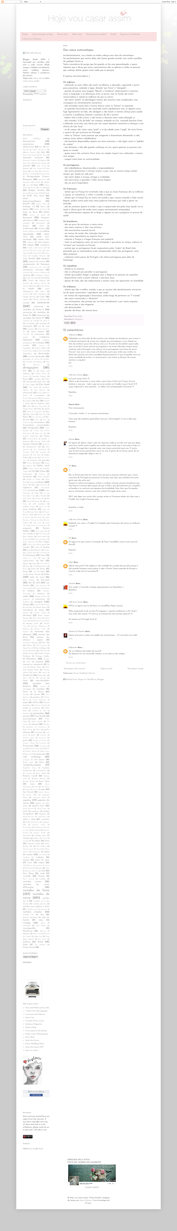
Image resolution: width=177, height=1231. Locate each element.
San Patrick (28, 792)
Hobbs (42, 471)
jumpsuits (27, 528)
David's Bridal (42, 351)
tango (45, 838)
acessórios (28, 144)
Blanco (43, 207)
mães (25, 596)
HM (33, 471)
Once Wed (29, 1037)
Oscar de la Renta (33, 692)
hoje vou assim (31, 1050)
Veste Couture (28, 879)
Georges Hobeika (30, 444)
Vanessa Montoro (31, 871)
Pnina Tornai (27, 729)
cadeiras (30, 242)
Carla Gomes (37, 250)
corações (30, 329)
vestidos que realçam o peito (36, 906)
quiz (24, 748)
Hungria (32, 482)
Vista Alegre (41, 925)
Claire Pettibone (39, 294)
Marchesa (27, 615)
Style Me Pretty (32, 1040)
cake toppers (43, 242)
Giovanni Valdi (28, 452)
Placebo (46, 724)
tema (47, 841)
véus (42, 915)
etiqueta (28, 401)
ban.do (25, 193)
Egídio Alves (41, 382)
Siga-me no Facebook (130, 34)
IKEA (33, 485)
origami (43, 686)
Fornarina (26, 422)
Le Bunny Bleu (31, 553)
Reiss (41, 762)
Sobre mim (77, 34)
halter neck (43, 466)
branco (26, 226)
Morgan (46, 659)
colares (25, 299)
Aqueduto (26, 182)
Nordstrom (28, 675)
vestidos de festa (36, 890)
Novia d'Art (42, 675)
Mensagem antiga (135, 669)
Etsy (37, 401)
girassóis (43, 452)
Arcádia (37, 182)
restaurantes (41, 770)
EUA (29, 406)
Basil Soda (45, 193)
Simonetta (42, 816)
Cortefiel (26, 334)
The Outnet (41, 846)
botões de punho (38, 215)
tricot (29, 863)
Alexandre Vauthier (30, 160)
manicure (37, 604)
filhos (47, 412)
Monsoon (31, 659)
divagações (78, 319)
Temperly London (34, 844)
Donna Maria (40, 373)
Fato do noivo (43, 409)
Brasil (41, 226)
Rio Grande (27, 773)
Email (113, 34)
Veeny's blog (30, 1027)
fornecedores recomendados (36, 425)
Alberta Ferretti (29, 152)
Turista (72, 583)
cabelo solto (43, 239)
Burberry (26, 231)
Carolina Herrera (39, 256)
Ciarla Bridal (44, 286)
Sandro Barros (43, 792)
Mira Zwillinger (40, 648)
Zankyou (26, 942)
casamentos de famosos (36, 264)
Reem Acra (28, 762)
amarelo (26, 166)
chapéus (42, 281)
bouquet (27, 218)
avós (40, 188)
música (39, 662)
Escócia (25, 398)
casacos (45, 258)
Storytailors (27, 827)
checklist (26, 283)
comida (26, 303)
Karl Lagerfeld (41, 531)
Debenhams (27, 354)
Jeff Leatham (39, 504)
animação (34, 171)
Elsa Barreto (39, 390)
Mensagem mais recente (74, 669)
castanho (26, 272)
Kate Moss (43, 534)
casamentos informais (33, 270)
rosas (32, 784)
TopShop (26, 857)
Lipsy (34, 564)
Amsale (25, 168)
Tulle (24, 865)
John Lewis (37, 523)
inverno (34, 490)
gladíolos (26, 455)
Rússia (27, 789)
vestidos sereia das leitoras (36, 909)
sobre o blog (29, 819)
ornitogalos (27, 689)
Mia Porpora (42, 645)
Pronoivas (42, 743)
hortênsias (27, 477)
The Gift (28, 846)
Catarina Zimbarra (40, 272)
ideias (41, 482)
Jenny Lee (43, 506)
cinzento (26, 294)
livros (25, 569)
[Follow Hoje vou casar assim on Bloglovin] (32, 1084)
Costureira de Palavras (35, 1014)
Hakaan (29, 466)
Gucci (38, 463)
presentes (42, 738)
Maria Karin (37, 618)
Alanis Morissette (39, 150)
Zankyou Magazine (33, 1024)
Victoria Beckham (30, 917)
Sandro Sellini (31, 795)
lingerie (25, 564)
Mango (26, 605)
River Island (41, 773)
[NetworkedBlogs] (36, 1092)
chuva (34, 286)
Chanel (30, 281)
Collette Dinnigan (39, 299)
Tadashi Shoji (40, 836)
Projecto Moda (29, 743)
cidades (31, 289)
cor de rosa (43, 326)
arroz (28, 185)
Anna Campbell (30, 174)
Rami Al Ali (29, 754)
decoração (43, 353)
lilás (42, 561)
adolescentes (28, 147)
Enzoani (40, 393)
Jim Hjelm (29, 515)
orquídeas (40, 689)
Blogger (88, 1203)
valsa (47, 868)
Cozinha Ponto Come (34, 1021)
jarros (46, 498)
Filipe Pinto (43, 414)
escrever (34, 398)
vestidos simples (32, 912)
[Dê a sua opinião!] (67, 323)
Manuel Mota (41, 607)
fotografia (33, 428)
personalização (29, 719)
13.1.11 (71, 657)
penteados (38, 713)
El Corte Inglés (29, 385)
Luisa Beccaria (40, 585)
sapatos (27, 800)
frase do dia (40, 433)
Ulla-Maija (28, 868)
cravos (25, 337)
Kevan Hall (27, 539)
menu (36, 643)
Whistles (26, 934)
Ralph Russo (44, 751)
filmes (25, 417)
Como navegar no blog (42, 34)
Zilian (25, 945)
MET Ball (45, 643)
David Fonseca (28, 351)
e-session (37, 379)
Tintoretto (36, 852)
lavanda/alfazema (34, 550)
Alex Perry (43, 155)
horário (42, 474)
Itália (36, 493)
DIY (24, 371)
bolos (46, 212)
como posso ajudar (31, 81)
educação (29, 382)
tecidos (25, 841)
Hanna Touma (33, 468)
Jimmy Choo (42, 514)
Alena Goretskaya (29, 155)
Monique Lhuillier (42, 656)
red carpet (39, 760)
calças (30, 245)
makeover (26, 599)
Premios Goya (28, 738)
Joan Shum (38, 517)
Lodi (35, 571)
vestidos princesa (39, 904)
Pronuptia (43, 746)
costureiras (39, 334)
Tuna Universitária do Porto (39, 865)
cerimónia (45, 278)
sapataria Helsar (39, 797)
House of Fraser (33, 479)
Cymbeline (27, 348)
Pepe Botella (40, 716)
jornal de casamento (39, 525)
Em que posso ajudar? (96, 34)
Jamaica (38, 498)
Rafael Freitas (34, 748)
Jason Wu (38, 501)
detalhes (46, 359)
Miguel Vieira (27, 648)
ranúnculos (41, 754)
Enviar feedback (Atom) (84, 673)
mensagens (27, 642)
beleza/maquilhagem (32, 201)
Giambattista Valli (33, 447)
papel (25, 702)
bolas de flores (30, 212)
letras (43, 555)
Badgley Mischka (36, 190)
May (71, 562)
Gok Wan (36, 455)
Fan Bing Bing (41, 406)
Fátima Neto (28, 409)
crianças (40, 343)
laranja (46, 547)
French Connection (30, 436)
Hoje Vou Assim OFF (34, 1047)
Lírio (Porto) (44, 563)
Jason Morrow (86, 1200)
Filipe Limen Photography (36, 1034)
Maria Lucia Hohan (42, 621)
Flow (45, 420)
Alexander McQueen (33, 158)
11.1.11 (70, 366)
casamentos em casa (37, 267)
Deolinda (31, 357)
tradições (40, 857)
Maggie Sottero (41, 596)
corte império (37, 332)
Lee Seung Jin (44, 553)
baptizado (34, 193)
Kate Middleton (29, 534)
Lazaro (46, 550)
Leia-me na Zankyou (31, 39)
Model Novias (28, 653)
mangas (38, 602)
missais (25, 651)
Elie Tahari (33, 387)
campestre (44, 245)
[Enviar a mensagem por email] (65, 323)
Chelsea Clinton (40, 283)
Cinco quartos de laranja (36, 1031)
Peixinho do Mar (39, 711)
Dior (47, 362)
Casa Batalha (29, 259)
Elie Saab (44, 384)
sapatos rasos (38, 806)
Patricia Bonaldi (41, 705)
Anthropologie (44, 174)
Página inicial (106, 669)
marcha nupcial (40, 613)
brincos (42, 229)
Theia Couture (28, 849)
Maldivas (26, 602)
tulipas (41, 863)
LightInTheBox (28, 561)
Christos (26, 286)
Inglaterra (27, 488)
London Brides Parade (31, 574)
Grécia (29, 463)
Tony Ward (43, 854)
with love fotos (75, 375)
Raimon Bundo (30, 751)
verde (42, 873)
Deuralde (29, 362)
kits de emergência (40, 539)
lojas (43, 572)
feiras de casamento (34, 412)
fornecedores (39, 422)
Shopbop (42, 814)
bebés (25, 199)
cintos (42, 291)
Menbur (25, 632)
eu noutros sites (41, 403)
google (34, 457)
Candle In (30, 248)
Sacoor (35, 789)
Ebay (47, 379)
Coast (42, 297)
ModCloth (43, 651)
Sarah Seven (42, 808)
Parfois (36, 702)
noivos (35, 672)
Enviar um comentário (76, 663)
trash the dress (42, 860)
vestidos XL (28, 915)
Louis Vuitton (28, 580)
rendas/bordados (32, 765)
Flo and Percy (37, 417)
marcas (25, 613)
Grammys (33, 460)
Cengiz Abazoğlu (32, 278)
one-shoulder (42, 681)
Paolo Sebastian (39, 700)
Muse (28, 662)
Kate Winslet (28, 537)
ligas (43, 558)
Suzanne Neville (39, 833)
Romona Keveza (39, 779)
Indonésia (43, 485)
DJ (34, 371)
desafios (42, 357)
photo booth (37, 721)
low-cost (45, 580)
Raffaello (46, 748)
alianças (43, 160)
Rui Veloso (45, 787)
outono (37, 694)
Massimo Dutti (32, 623)
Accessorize (29, 141)
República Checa (29, 768)
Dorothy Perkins (39, 376)
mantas (46, 604)
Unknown (73, 335)
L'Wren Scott (31, 544)
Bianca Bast (41, 204)
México (29, 645)
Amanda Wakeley (40, 163)
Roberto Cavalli (30, 776)
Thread (38, 849)
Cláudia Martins (29, 297)
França (36, 430)
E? (70, 466)
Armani (46, 182)
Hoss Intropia (43, 477)
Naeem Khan (35, 667)
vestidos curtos (32, 881)
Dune (25, 379)
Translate (42, 94)
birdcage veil (29, 207)
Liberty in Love (30, 558)
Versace (41, 876)
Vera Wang (28, 873)
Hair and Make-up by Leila (37, 1008)
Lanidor (26, 547)
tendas (46, 843)
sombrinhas (45, 819)
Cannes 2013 (42, 248)
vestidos (42, 879)
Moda (33, 651)
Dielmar (39, 362)
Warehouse (28, 931)
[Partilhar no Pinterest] (74, 323)
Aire (40, 147)
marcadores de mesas (33, 610)
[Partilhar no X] (70, 323)
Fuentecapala (32, 439)
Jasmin (29, 501)
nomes (44, 672)
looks (46, 574)
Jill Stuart (45, 512)
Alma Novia (27, 163)
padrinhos (36, 697)
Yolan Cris (38, 936)
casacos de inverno (37, 262)
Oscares (26, 694)
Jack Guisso (27, 498)
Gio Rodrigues (40, 449)
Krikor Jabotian (29, 542)
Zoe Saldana (40, 944)
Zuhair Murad (29, 947)
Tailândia (26, 838)
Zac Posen (42, 939)
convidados (30, 324)
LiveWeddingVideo (40, 566)
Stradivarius (38, 827)
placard (35, 724)
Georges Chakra (40, 441)
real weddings (32, 757)
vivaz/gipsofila (29, 928)
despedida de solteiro (31, 359)
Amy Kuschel (38, 168)
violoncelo (26, 926)
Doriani (25, 376)
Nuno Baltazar (29, 678)
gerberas (46, 444)
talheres (36, 838)
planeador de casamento (36, 727)
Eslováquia (45, 398)
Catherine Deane (42, 275)
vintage (27, 923)
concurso (43, 302)
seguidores (35, 811)
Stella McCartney (32, 822)
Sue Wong (36, 830)
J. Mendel (42, 496)
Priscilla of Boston (40, 740)
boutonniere (40, 223)
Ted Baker (35, 841)
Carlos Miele (37, 253)
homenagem (27, 474)
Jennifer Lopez (29, 507)
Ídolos (25, 485)
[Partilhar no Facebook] (72, 323)
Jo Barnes (26, 517)
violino (43, 923)
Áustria (33, 188)
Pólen (38, 729)
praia (33, 735)
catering (26, 275)
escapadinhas (39, 395)
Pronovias (28, 746)
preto (25, 740)
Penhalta (26, 713)
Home (25, 34)
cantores (26, 250)
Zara (40, 942)
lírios (27, 566)
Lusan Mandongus (42, 588)
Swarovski (26, 836)
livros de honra (38, 569)
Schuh (25, 811)
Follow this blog (36, 1095)
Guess (47, 463)
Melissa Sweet (40, 629)
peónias (26, 716)
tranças (26, 860)
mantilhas (28, 607)
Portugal (38, 732)
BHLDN (26, 204)
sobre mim (37, 78)
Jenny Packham (30, 509)
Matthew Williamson (38, 626)
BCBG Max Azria (35, 196)
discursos (36, 364)
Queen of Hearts (77, 631)
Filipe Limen (30, 414)
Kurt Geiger (44, 542)
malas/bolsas (40, 599)
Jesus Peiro (34, 512)
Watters (43, 931)
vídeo (41, 920)
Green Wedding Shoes (34, 1044)
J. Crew (32, 496)
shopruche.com (28, 816)
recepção (26, 760)
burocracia (36, 231)
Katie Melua (42, 536)
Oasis (25, 681)
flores (37, 420)
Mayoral (26, 629)
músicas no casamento (33, 664)
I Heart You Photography (36, 1011)
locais (25, 572)
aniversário (45, 171)
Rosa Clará (44, 781)
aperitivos (42, 180)
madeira (30, 591)
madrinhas (41, 594)
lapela (37, 547)
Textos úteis (62, 34)
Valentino (38, 868)
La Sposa (42, 545)
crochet (26, 345)
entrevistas (28, 393)
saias (43, 789)
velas (43, 871)
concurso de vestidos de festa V (36, 321)
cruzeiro (42, 345)
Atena (72, 439)
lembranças (30, 555)
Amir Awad (41, 166)
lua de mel (34, 583)
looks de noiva (37, 577)
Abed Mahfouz (31, 139)
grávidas (45, 460)
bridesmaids (28, 229)
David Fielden (40, 348)
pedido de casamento (31, 708)
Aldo (43, 152)
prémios (43, 735)
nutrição (43, 678)
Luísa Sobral (27, 588)
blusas (25, 209)
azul (47, 188)
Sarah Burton (28, 808)
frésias (46, 436)
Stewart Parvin (39, 825)
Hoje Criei (29, 1018)
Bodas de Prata (40, 209)
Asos (35, 185)
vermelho (27, 876)
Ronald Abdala (29, 781)
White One (37, 934)
